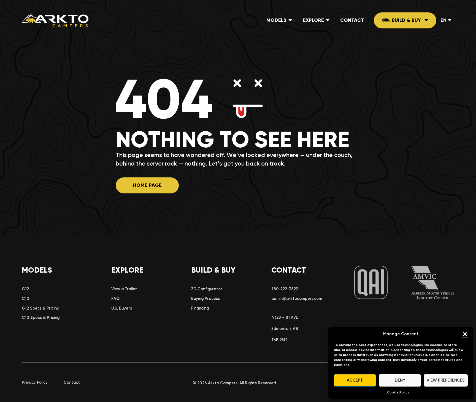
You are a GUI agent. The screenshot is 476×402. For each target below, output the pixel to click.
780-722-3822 (284, 288)
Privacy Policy (35, 382)
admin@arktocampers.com (296, 298)
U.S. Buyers (121, 308)
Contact (72, 382)
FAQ (115, 298)
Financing (200, 308)
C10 (25, 298)
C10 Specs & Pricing (41, 317)
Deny (400, 380)
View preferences (446, 380)
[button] (465, 334)
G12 (25, 289)
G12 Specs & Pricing (40, 308)
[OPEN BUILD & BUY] (426, 20)
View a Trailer (124, 289)
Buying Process (205, 298)
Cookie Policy (398, 392)
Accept (355, 380)
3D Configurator (206, 289)
